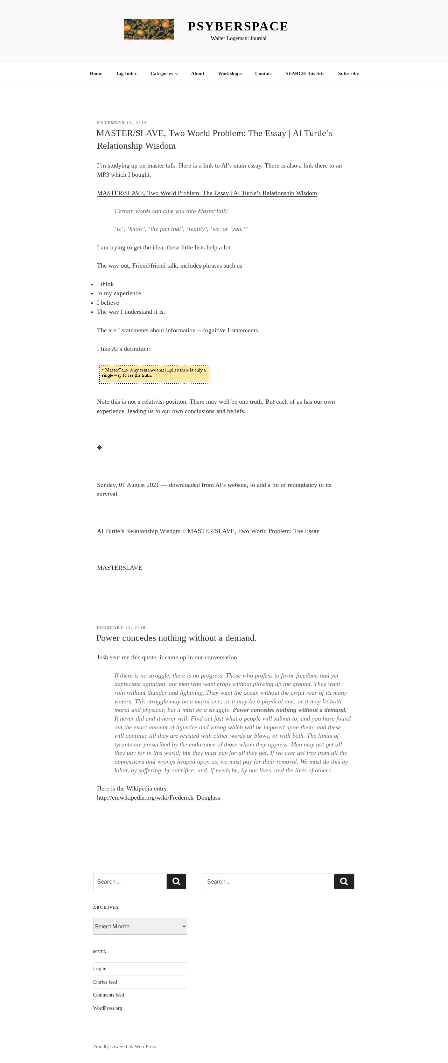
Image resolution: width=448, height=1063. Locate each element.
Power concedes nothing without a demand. (176, 638)
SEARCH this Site (305, 73)
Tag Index (126, 73)
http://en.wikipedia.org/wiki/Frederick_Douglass (158, 797)
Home (96, 73)
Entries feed (105, 982)
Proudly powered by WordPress (124, 1046)
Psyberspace (238, 26)
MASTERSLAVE (119, 567)
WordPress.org (107, 1008)
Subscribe (348, 73)
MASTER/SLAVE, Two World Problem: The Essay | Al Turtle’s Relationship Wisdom (207, 193)
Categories (161, 73)
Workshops (229, 73)
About (197, 73)
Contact (263, 73)
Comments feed (108, 995)
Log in (99, 968)
